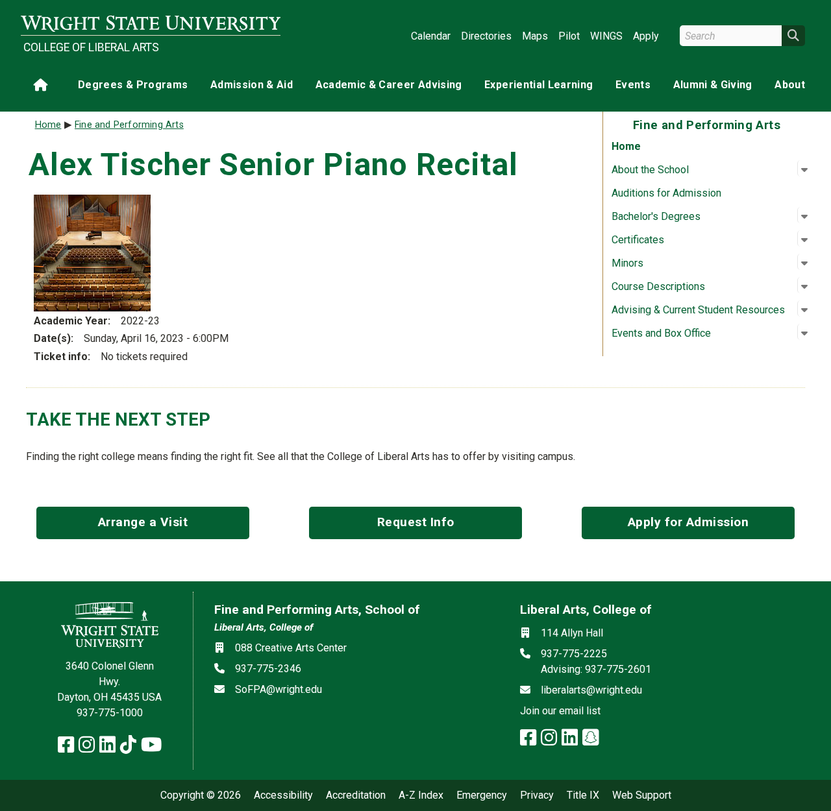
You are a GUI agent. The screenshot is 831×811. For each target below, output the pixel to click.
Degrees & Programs (133, 85)
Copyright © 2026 (200, 795)
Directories (486, 36)
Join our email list (560, 711)
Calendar (431, 36)
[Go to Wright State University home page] (150, 23)
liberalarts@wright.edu (591, 690)
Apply (646, 36)
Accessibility (283, 795)
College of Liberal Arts (91, 47)
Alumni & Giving (712, 85)
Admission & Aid (251, 85)
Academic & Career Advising (389, 85)
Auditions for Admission (666, 193)
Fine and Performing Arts (129, 124)
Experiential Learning (538, 85)
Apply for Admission (688, 521)
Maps (535, 36)
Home (626, 146)
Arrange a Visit (143, 521)
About (790, 85)
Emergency (481, 795)
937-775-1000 (110, 713)
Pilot (569, 36)
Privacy (537, 795)
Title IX (583, 795)
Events (633, 85)
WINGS (606, 36)
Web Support (641, 795)
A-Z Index (421, 795)
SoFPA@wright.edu (278, 689)
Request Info (415, 521)
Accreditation (356, 795)
